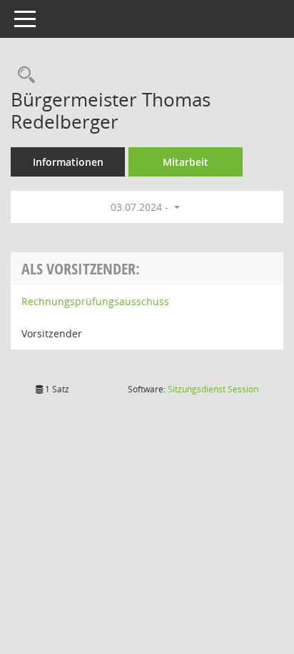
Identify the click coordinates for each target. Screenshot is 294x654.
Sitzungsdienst (213, 389)
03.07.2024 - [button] (141, 207)
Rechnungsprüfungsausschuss (95, 301)
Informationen (68, 162)
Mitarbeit (185, 162)
